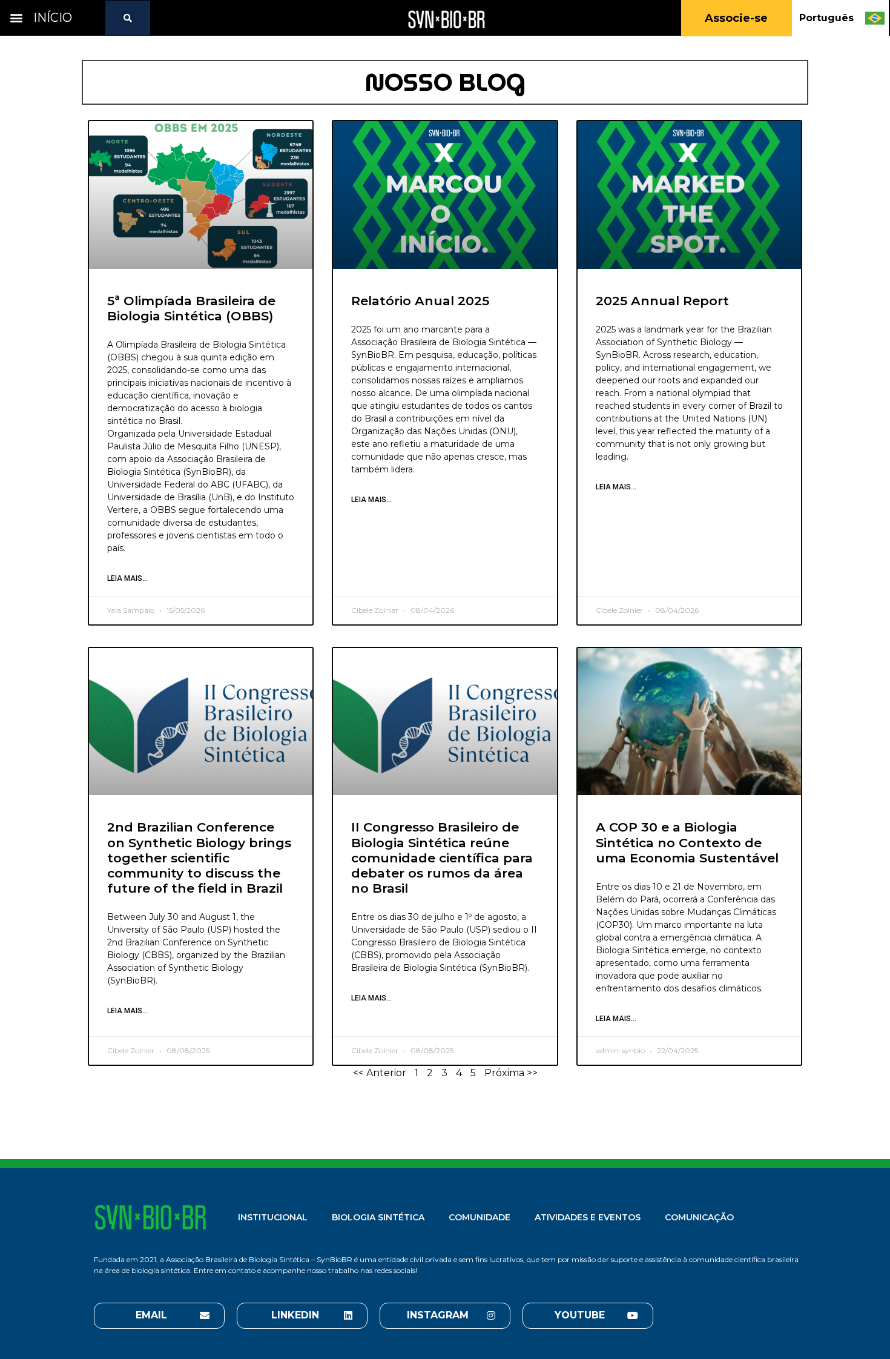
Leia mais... (127, 578)
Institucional (273, 1217)
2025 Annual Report (662, 300)
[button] (16, 18)
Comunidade (479, 1217)
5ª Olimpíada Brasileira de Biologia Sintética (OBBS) (191, 308)
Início (52, 17)
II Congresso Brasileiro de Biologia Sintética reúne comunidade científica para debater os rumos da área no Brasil (442, 857)
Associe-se (736, 18)
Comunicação (699, 1217)
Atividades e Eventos (588, 1217)
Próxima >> (511, 1073)
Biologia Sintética (378, 1217)
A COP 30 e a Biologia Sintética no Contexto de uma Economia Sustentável (687, 842)
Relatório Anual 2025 (420, 300)
